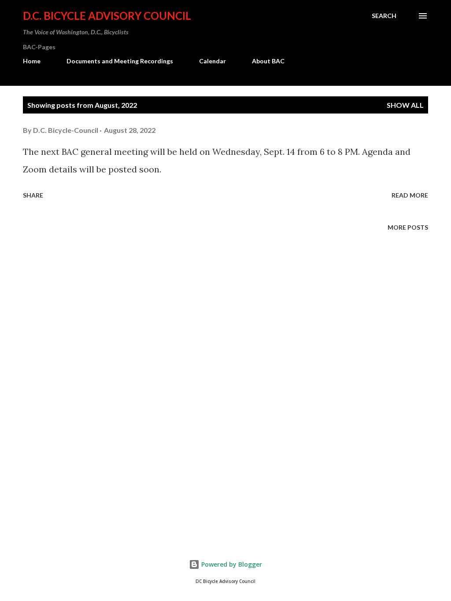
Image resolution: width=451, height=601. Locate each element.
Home (32, 61)
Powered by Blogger (231, 564)
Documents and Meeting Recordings (120, 61)
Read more (410, 195)
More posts (408, 227)
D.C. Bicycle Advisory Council (107, 15)
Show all (405, 105)
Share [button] (33, 195)
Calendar (212, 61)
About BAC (268, 61)
